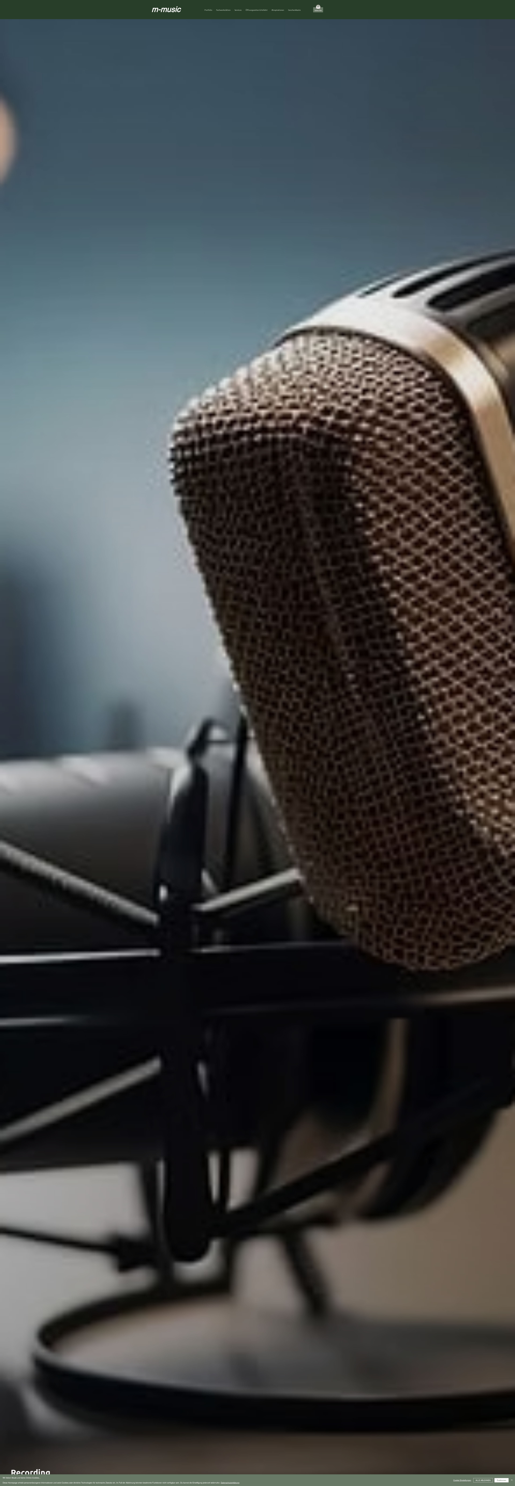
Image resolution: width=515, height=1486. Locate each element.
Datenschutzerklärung (230, 1482)
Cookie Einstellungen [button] (462, 1480)
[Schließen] (511, 1480)
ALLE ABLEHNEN (483, 1480)
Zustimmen (501, 1480)
